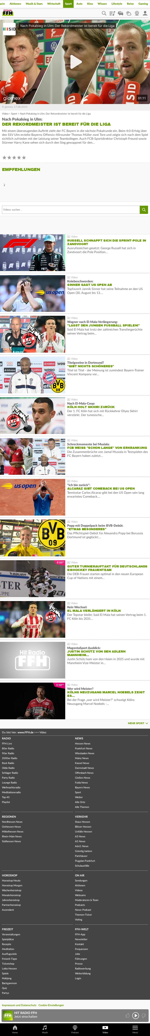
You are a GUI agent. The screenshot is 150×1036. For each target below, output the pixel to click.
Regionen (9, 816)
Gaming (143, 4)
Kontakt (79, 944)
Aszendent (8, 910)
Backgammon (9, 983)
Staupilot (120, 11)
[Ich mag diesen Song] (128, 1015)
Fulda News (81, 783)
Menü (135, 1033)
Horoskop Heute (11, 880)
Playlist (112, 11)
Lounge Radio (9, 783)
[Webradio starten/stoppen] (135, 1015)
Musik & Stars (34, 4)
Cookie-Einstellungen (51, 1005)
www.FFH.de (25, 732)
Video (5, 114)
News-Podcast (83, 910)
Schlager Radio (10, 773)
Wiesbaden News (84, 753)
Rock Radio (8, 763)
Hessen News (82, 744)
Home (15, 1033)
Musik (45, 1033)
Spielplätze (8, 939)
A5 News (80, 841)
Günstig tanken (83, 851)
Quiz (4, 988)
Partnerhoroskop (11, 905)
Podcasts (80, 905)
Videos (79, 890)
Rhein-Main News (12, 836)
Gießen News (82, 778)
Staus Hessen (82, 822)
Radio (6, 738)
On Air (79, 875)
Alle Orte (80, 802)
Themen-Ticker (83, 915)
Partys (5, 993)
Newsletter (81, 939)
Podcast (75, 1033)
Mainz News (82, 758)
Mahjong (7, 978)
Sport (68, 4)
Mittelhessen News (12, 832)
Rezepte (6, 944)
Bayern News (82, 787)
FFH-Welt (81, 929)
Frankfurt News (83, 748)
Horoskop (9, 875)
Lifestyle (117, 4)
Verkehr (81, 816)
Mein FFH (145, 11)
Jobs (77, 954)
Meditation (8, 949)
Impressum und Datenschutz (19, 1005)
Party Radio (8, 778)
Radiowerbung (83, 969)
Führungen (81, 959)
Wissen (102, 4)
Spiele (5, 973)
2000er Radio (9, 758)
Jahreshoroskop (11, 900)
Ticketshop (8, 964)
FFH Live (7, 744)
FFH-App (80, 934)
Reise (130, 4)
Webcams (80, 895)
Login (78, 978)
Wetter (129, 11)
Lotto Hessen (9, 969)
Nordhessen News (12, 822)
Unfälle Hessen (83, 832)
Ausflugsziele (9, 954)
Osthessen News (11, 827)
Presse (79, 964)
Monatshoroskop (11, 895)
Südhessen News (11, 841)
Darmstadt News (84, 768)
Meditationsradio (11, 792)
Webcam (137, 11)
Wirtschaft (53, 4)
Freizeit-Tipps (9, 959)
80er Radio (8, 748)
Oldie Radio (8, 768)
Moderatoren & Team (86, 900)
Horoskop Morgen (12, 885)
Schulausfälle (82, 866)
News (79, 738)
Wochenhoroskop (11, 890)
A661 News (81, 846)
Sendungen (81, 880)
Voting (78, 920)
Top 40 (6, 797)
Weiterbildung (83, 973)
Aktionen (15, 4)
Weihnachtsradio (11, 787)
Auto (79, 4)
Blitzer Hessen (83, 827)
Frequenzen (81, 949)
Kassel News (82, 763)
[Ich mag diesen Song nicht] (143, 1015)
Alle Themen (82, 807)
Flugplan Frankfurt (85, 861)
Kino (90, 4)
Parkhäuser (81, 856)
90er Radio (8, 753)
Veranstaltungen (11, 934)
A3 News (80, 836)
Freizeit (7, 929)
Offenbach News (84, 773)
